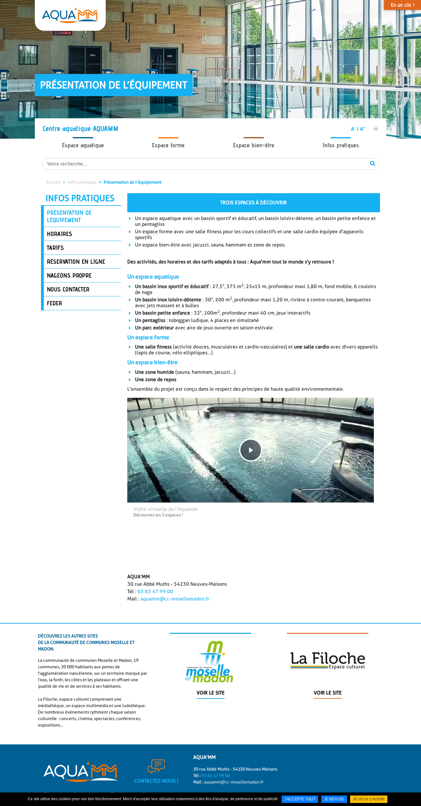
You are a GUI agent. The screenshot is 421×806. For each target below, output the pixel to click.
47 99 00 (162, 591)
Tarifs (55, 247)
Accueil (53, 182)
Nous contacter (68, 289)
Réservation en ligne (76, 261)
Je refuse (334, 799)
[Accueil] (70, 15)
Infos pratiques (340, 145)
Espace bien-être (253, 145)
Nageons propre (69, 275)
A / (355, 129)
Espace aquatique (83, 145)
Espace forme (168, 145)
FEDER (54, 303)
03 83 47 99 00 (215, 775)
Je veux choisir (369, 799)
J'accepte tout (299, 799)
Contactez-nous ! (156, 781)
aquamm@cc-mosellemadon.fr (175, 599)
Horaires (59, 234)
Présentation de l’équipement (132, 182)
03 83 (144, 591)
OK (372, 163)
